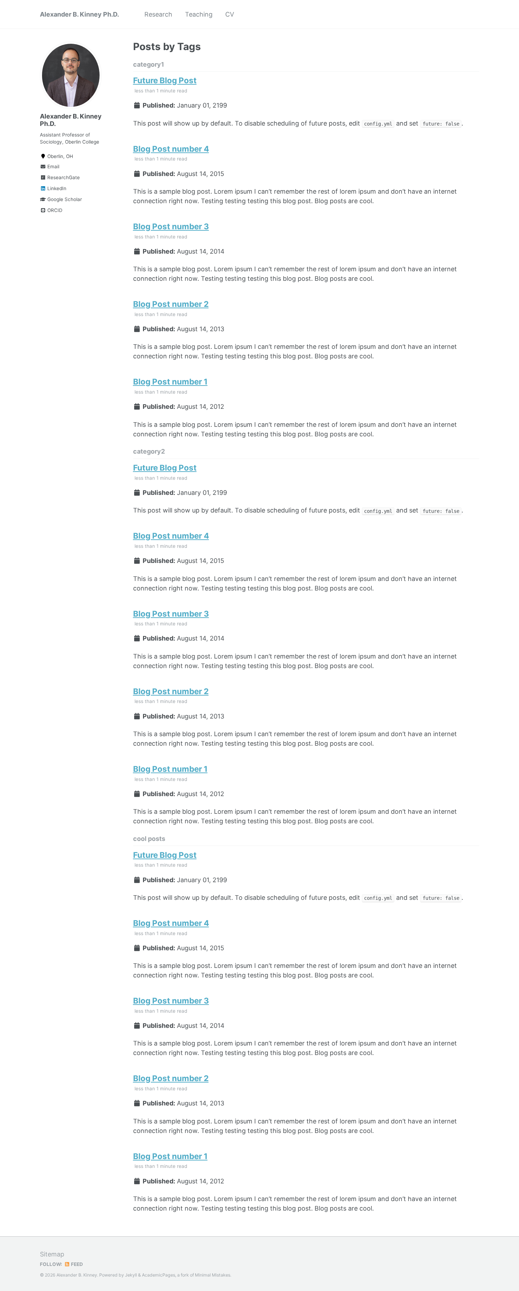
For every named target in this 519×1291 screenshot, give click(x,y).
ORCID (54, 210)
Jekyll (131, 1275)
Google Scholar (64, 199)
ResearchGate (63, 177)
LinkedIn (56, 188)
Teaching (199, 14)
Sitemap (52, 1254)
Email (52, 166)
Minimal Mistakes (212, 1275)
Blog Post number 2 (171, 304)
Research (158, 14)
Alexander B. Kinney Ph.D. (79, 14)
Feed (76, 1264)
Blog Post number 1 (170, 381)
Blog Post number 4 (171, 148)
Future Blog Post (165, 80)
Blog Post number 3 (171, 226)
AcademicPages (158, 1275)
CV (229, 14)
